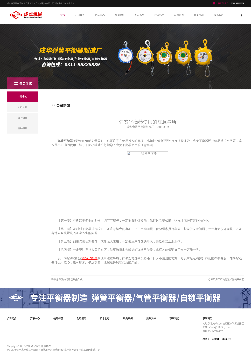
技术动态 (159, 15)
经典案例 (179, 15)
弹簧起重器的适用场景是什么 (66, 279)
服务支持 (199, 15)
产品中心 (100, 15)
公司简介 (80, 15)
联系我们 (219, 15)
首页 (62, 15)
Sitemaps (226, 339)
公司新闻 (139, 15)
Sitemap (215, 339)
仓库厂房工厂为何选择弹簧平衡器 (226, 279)
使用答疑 (119, 15)
